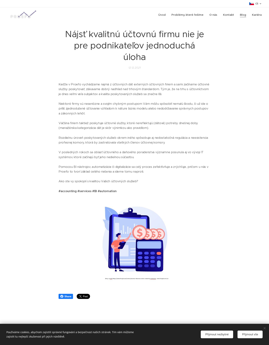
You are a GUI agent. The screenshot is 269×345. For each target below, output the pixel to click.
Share (67, 296)
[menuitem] (163, 14)
